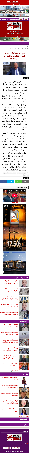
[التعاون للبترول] (14, 215)
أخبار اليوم (6, 172)
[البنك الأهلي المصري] (14, 11)
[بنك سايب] (14, 239)
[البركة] (14, 15)
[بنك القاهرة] (14, 202)
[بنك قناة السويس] (14, 262)
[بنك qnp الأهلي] (14, 8)
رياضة (25, 46)
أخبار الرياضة (12, 172)
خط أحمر (26, 175)
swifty (20, 416)
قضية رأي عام (25, 416)
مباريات (18, 172)
